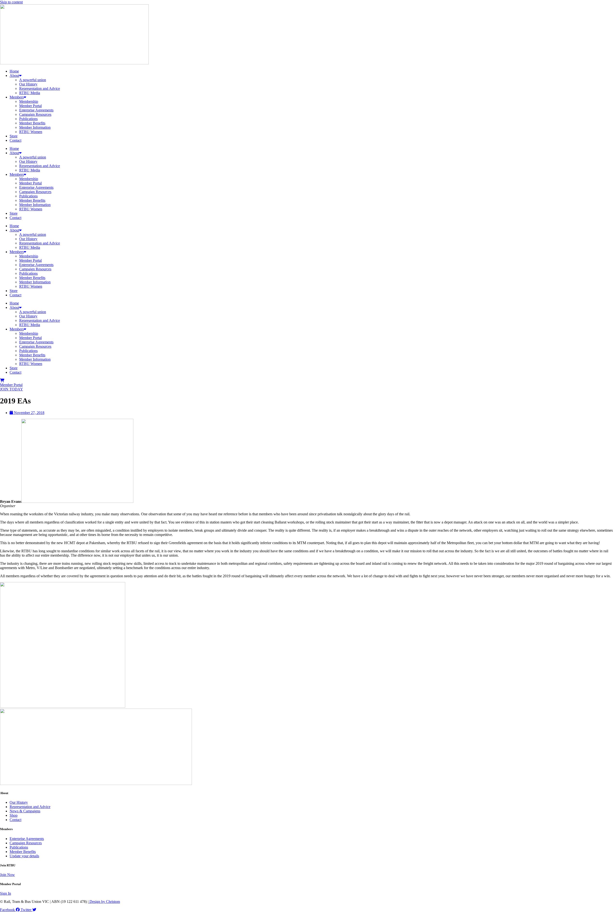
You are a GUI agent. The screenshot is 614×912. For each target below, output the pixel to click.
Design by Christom (104, 902)
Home (14, 71)
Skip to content (11, 2)
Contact (15, 140)
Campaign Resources (35, 114)
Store (14, 136)
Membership (28, 101)
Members (17, 97)
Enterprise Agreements (36, 110)
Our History (28, 84)
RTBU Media (29, 93)
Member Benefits (32, 123)
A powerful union (32, 80)
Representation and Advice (39, 88)
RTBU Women (30, 132)
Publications (28, 119)
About (14, 75)
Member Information (35, 127)
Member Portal (30, 106)
